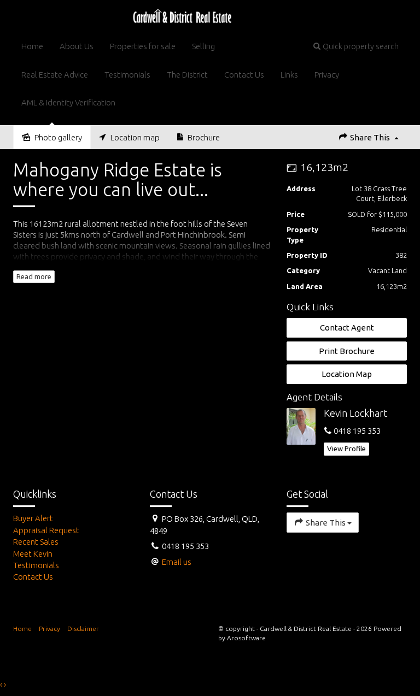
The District (187, 74)
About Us (77, 46)
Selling (203, 46)
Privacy (326, 74)
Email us (176, 562)
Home (32, 46)
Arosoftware (246, 637)
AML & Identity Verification (68, 102)
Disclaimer (83, 628)
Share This (370, 137)
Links (289, 74)
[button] (356, 46)
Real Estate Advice (54, 74)
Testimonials (127, 74)
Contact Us (244, 74)
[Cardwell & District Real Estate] (182, 15)
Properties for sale (143, 46)
